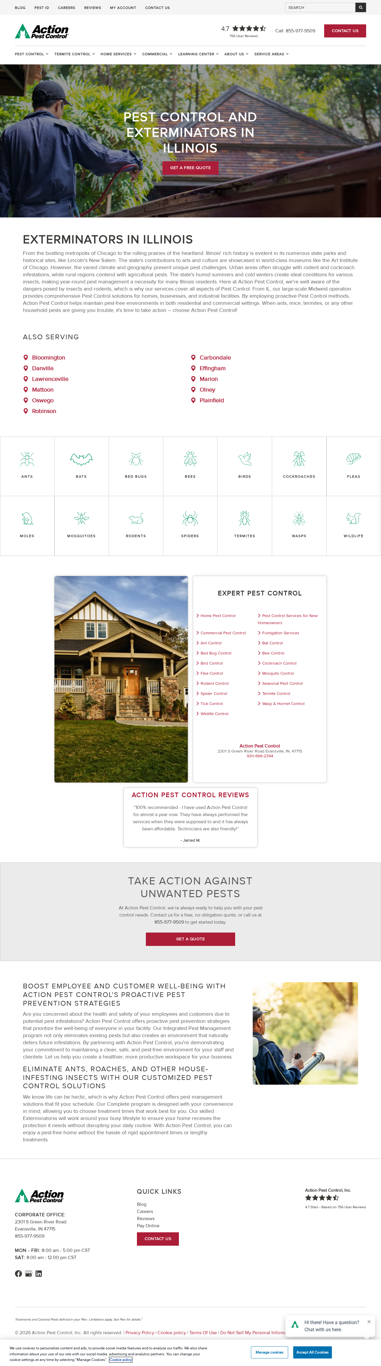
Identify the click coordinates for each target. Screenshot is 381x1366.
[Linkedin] (38, 1273)
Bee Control (273, 653)
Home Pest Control (218, 615)
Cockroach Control (279, 663)
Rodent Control (215, 683)
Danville (43, 368)
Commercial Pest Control (223, 632)
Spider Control (214, 693)
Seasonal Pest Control (282, 683)
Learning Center (196, 54)
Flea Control (212, 673)
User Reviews (243, 36)
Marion (209, 379)
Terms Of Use (203, 1333)
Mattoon (43, 389)
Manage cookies (270, 1352)
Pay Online (148, 1226)
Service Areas (269, 54)
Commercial (155, 54)
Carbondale (215, 357)
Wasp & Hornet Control (283, 703)
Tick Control (212, 703)
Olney (207, 389)
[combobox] (320, 7)
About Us (234, 54)
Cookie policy (171, 1333)
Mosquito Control (278, 673)
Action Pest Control (260, 746)
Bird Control (212, 663)
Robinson (44, 411)
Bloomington (48, 357)
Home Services (116, 54)
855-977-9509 (300, 31)
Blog (20, 8)
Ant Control (211, 643)
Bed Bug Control (216, 653)
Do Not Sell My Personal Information (257, 1333)
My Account (123, 8)
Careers (66, 8)
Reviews (92, 8)
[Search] (360, 7)
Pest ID (42, 8)
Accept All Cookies (312, 1352)
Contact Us (157, 8)
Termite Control (72, 54)
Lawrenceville (50, 379)
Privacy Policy (140, 1333)
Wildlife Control (214, 713)
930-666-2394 (260, 755)
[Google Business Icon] (28, 1273)
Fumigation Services (280, 632)
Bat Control (272, 643)
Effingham (213, 368)
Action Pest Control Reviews (190, 795)
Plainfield (212, 400)
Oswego (43, 400)
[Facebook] (18, 1273)
